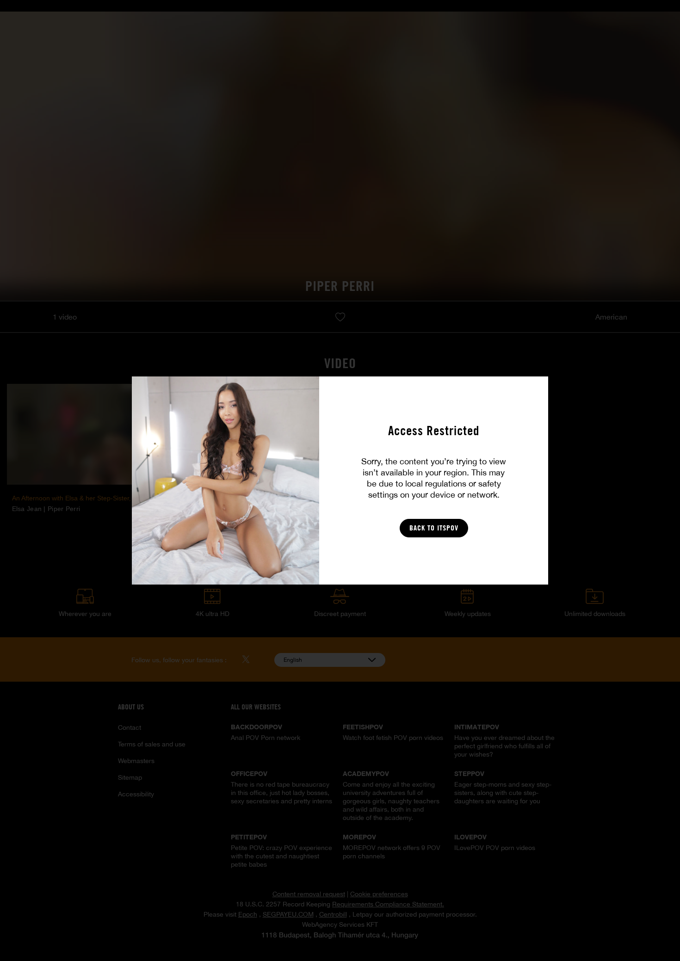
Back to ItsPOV (433, 528)
